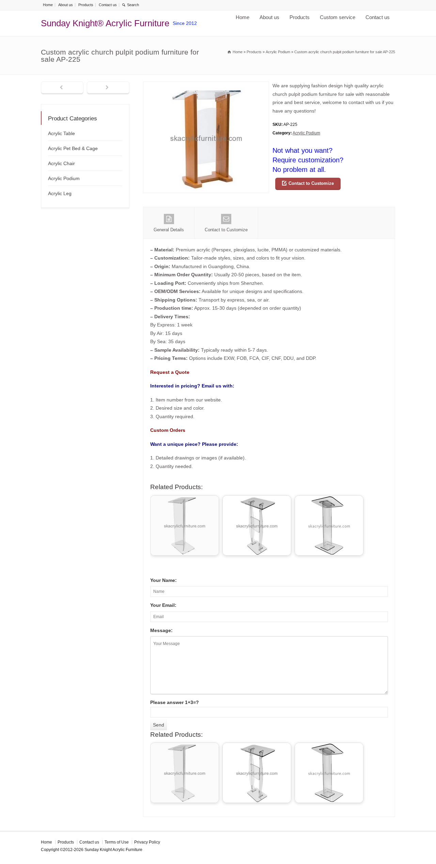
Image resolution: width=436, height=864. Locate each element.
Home (48, 5)
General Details (169, 229)
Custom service (337, 17)
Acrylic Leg (60, 193)
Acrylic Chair (61, 163)
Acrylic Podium (306, 133)
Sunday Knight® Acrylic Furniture (105, 23)
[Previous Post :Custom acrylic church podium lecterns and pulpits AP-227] (62, 88)
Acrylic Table (61, 133)
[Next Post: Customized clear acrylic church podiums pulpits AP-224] (108, 88)
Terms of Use (117, 842)
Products (85, 5)
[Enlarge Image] (206, 85)
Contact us (108, 5)
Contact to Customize (311, 183)
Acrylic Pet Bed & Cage (73, 148)
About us (65, 5)
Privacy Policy (147, 842)
